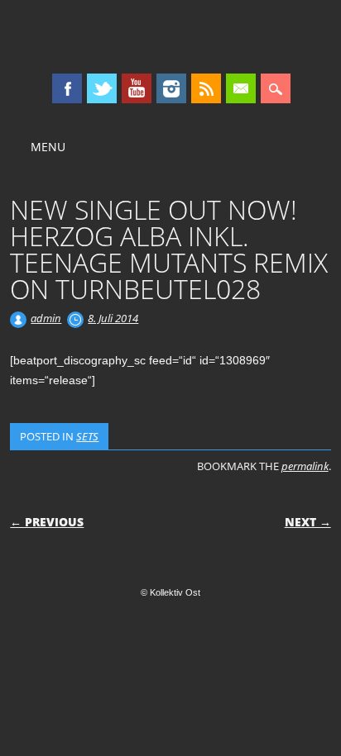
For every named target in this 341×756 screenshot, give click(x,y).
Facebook (67, 88)
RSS (206, 88)
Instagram (171, 88)
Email (241, 88)
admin (46, 318)
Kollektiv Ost (170, 36)
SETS (87, 436)
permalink (305, 466)
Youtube (136, 88)
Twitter (102, 88)
